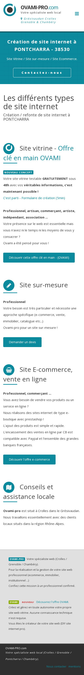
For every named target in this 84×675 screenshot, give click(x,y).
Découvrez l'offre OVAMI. (52, 602)
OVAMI (14, 602)
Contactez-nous (42, 73)
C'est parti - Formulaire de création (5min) (34, 198)
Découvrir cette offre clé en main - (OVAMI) (39, 257)
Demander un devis (22, 342)
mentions (74, 666)
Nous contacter (56, 666)
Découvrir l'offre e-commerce (29, 459)
